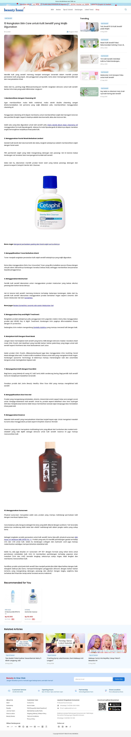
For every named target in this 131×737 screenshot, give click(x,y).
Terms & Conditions (33, 716)
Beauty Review (10, 716)
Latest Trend (89, 10)
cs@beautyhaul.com (70, 708)
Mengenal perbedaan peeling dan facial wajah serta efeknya (37, 244)
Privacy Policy (31, 719)
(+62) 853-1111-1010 (69, 718)
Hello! (7, 703)
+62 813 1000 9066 (17, 692)
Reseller (8, 708)
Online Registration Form (86, 692)
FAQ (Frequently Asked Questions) (37, 708)
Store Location (10, 713)
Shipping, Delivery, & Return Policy (36, 713)
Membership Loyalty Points (34, 711)
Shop (97, 10)
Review (58, 10)
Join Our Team (10, 711)
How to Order (31, 705)
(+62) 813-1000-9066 (73, 705)
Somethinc (28, 298)
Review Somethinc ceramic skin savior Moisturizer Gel (33, 305)
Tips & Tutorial (68, 10)
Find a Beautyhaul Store (116, 692)
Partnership (9, 705)
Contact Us (30, 703)
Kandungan (79, 10)
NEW (52, 10)
